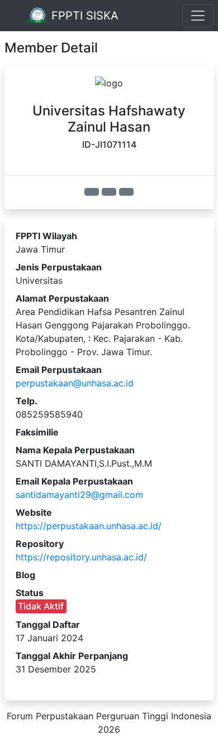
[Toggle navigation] (198, 15)
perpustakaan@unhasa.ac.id (75, 383)
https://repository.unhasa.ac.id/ (81, 557)
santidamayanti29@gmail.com (79, 494)
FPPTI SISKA (83, 15)
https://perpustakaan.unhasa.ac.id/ (89, 525)
